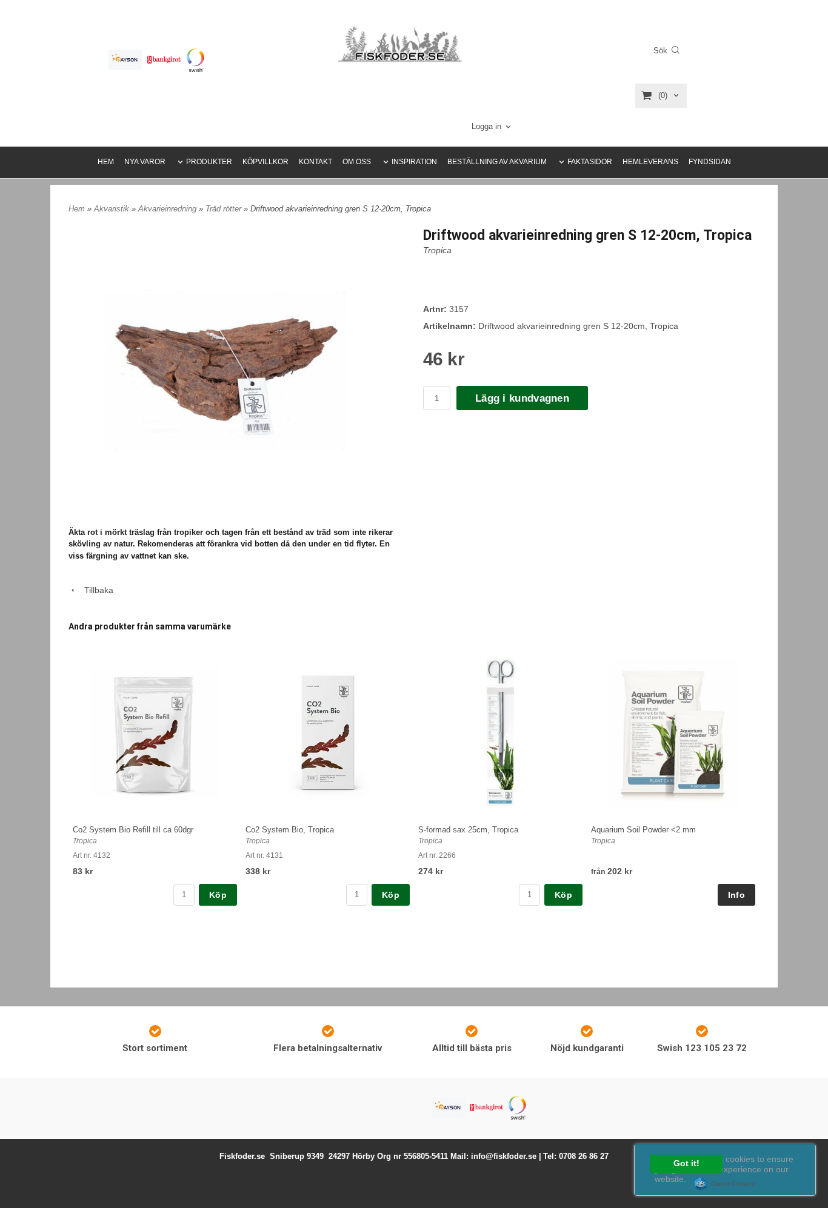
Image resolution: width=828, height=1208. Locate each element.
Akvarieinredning (168, 208)
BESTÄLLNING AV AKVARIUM (497, 162)
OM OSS (356, 162)
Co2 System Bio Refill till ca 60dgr (133, 829)
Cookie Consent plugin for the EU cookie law (725, 1183)
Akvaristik (113, 208)
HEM (106, 162)
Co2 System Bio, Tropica (289, 829)
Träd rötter (224, 208)
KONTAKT (315, 162)
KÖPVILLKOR (265, 162)
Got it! (686, 1163)
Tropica (437, 250)
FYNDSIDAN (710, 162)
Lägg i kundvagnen (522, 398)
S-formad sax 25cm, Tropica (468, 829)
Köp (218, 895)
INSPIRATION (414, 162)
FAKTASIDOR (589, 162)
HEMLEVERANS (650, 162)
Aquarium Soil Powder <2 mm (643, 829)
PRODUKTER (209, 162)
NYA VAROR (144, 162)
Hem (76, 208)
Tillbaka (95, 590)
